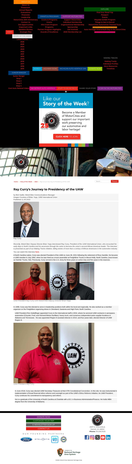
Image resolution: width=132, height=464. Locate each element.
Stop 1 (18, 79)
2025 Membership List (72, 32)
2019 (22, 56)
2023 (22, 49)
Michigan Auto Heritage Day (73, 69)
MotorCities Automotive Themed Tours (105, 25)
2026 (22, 42)
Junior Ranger (19, 73)
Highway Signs (50, 69)
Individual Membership (72, 22)
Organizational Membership (72, 25)
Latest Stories (22, 39)
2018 (22, 61)
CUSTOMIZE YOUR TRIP (43, 421)
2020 (22, 59)
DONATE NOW (95, 69)
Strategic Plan (26, 32)
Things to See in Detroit (105, 22)
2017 (22, 64)
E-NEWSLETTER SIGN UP (44, 425)
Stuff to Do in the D (67, 88)
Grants (49, 22)
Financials (26, 15)
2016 (22, 66)
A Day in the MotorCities (110, 88)
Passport (104, 15)
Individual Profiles (110, 64)
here (37, 252)
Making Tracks (111, 58)
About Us (25, 2)
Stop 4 (19, 86)
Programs (49, 27)
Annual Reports (25, 10)
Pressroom (25, 8)
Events (105, 17)
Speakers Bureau (26, 30)
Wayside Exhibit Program (104, 20)
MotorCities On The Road (104, 32)
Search (37, 69)
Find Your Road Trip (105, 12)
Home (9, 32)
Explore (105, 9)
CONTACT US (43, 429)
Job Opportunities (25, 25)
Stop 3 (18, 83)
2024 (22, 47)
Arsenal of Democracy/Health (105, 27)
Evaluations (25, 12)
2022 (22, 52)
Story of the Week (22, 36)
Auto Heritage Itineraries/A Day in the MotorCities (105, 30)
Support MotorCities (72, 16)
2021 (22, 54)
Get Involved (72, 30)
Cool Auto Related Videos (18, 88)
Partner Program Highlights (49, 30)
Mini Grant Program (49, 25)
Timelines (111, 69)
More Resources (110, 66)
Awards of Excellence (49, 32)
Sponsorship (72, 27)
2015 (22, 69)
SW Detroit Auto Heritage (43, 88)
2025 (22, 44)
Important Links (25, 27)
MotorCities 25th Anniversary (26, 20)
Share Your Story (87, 88)
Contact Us (25, 22)
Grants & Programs (49, 16)
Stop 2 (18, 81)
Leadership (25, 17)
